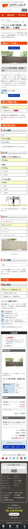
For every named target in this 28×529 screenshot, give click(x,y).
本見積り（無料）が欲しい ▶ (14, 447)
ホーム (2, 20)
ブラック (6, 232)
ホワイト (6, 228)
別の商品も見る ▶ (14, 48)
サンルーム (18, 483)
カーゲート (18, 478)
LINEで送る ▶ (14, 518)
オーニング (7, 485)
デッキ (17, 485)
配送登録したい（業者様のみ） (12, 296)
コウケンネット (18, 341)
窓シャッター (7, 488)
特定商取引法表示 (8, 500)
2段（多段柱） (6, 142)
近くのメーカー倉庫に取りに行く (13, 289)
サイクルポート (8, 478)
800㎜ (5, 186)
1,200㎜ (6, 192)
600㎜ (5, 182)
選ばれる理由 (18, 493)
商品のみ (6, 107)
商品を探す (11, 15)
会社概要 (17, 495)
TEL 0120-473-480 (14, 510)
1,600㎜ (6, 168)
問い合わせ (22, 15)
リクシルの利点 (8, 493)
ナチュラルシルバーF (9, 235)
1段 (3, 135)
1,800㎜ (6, 171)
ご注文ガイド (7, 495)
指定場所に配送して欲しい (11, 293)
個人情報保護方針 (20, 497)
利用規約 (6, 497)
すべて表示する (8, 346)
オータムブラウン (8, 221)
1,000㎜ (6, 189)
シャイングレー (8, 225)
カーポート (7, 476)
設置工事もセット (11, 110)
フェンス (8, 20)
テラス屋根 (18, 481)
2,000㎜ (6, 160)
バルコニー (7, 483)
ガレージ (17, 476)
